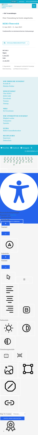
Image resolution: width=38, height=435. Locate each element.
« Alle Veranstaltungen (9, 13)
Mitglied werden (8, 118)
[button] (14, 1)
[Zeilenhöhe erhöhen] (5, 257)
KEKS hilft (7, 96)
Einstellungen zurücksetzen (12, 418)
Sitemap (6, 103)
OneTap (13, 215)
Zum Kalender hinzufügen (16, 43)
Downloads (7, 98)
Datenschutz (7, 140)
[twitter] (31, 148)
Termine (6, 101)
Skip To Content (6, 414)
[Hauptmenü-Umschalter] (34, 6)
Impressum (7, 138)
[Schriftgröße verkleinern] (5, 233)
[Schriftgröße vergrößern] (5, 223)
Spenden (6, 123)
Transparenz (7, 121)
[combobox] (19, 162)
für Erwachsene (8, 111)
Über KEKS (7, 93)
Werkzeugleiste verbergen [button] (12, 221)
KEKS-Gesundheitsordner (12, 131)
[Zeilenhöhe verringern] (5, 267)
